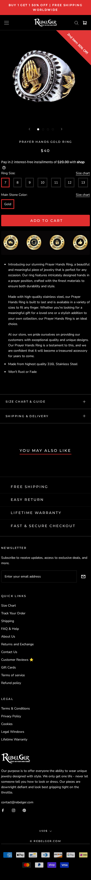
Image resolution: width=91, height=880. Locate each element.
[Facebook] (2, 810)
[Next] (61, 129)
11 (56, 182)
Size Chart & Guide (26, 401)
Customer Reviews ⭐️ (17, 659)
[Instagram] (13, 810)
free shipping (29, 486)
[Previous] (29, 129)
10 (42, 182)
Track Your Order (13, 613)
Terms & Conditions (15, 708)
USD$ (43, 830)
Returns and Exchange (17, 644)
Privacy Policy (11, 716)
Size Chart (8, 605)
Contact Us (9, 652)
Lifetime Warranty (14, 739)
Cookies (7, 724)
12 (69, 182)
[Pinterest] (24, 810)
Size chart (83, 173)
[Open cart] (85, 22)
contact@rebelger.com (17, 802)
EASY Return (27, 499)
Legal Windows (12, 731)
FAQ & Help (10, 629)
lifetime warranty (36, 512)
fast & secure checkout (43, 526)
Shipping (7, 621)
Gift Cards (8, 667)
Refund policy (11, 683)
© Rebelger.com (45, 841)
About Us (8, 636)
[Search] (76, 23)
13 (83, 182)
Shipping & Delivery (27, 416)
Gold (7, 204)
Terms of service (13, 675)
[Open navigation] (6, 22)
